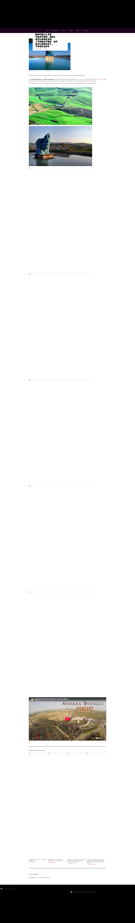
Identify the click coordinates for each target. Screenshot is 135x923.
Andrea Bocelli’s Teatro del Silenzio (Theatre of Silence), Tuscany (46, 39)
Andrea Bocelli (98, 79)
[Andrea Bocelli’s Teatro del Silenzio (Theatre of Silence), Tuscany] (49, 56)
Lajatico (78, 79)
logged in (37, 877)
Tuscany (82, 79)
